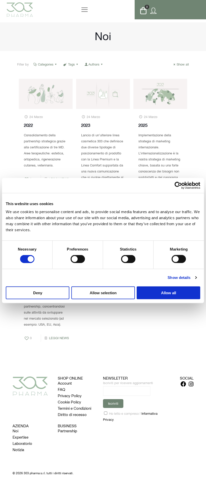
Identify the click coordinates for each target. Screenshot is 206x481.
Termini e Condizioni (74, 408)
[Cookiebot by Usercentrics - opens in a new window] (178, 185)
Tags (71, 64)
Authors (93, 64)
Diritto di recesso (72, 414)
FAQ (61, 389)
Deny (37, 292)
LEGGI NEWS (59, 338)
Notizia (18, 450)
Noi (15, 431)
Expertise (20, 437)
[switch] (78, 259)
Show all (183, 64)
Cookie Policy (69, 402)
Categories (46, 64)
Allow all (168, 292)
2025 (142, 125)
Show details (179, 277)
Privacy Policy (70, 396)
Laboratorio (22, 443)
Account (65, 383)
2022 (28, 125)
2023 (85, 125)
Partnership (67, 431)
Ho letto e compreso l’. (130, 417)
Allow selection (103, 292)
